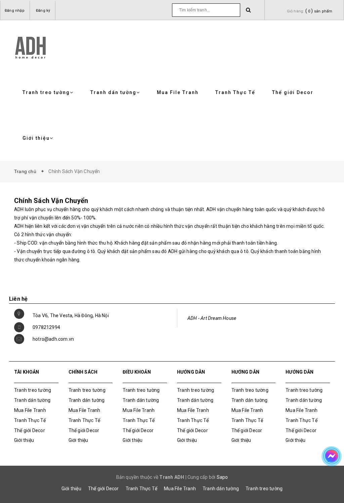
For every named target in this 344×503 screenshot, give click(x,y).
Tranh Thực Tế (235, 92)
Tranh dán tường (113, 92)
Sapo (222, 477)
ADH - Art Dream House (211, 318)
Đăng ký (43, 10)
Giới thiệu (36, 138)
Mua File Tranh (178, 92)
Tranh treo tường (46, 92)
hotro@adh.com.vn (53, 339)
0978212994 (46, 327)
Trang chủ (26, 171)
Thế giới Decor (292, 92)
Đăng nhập (15, 10)
